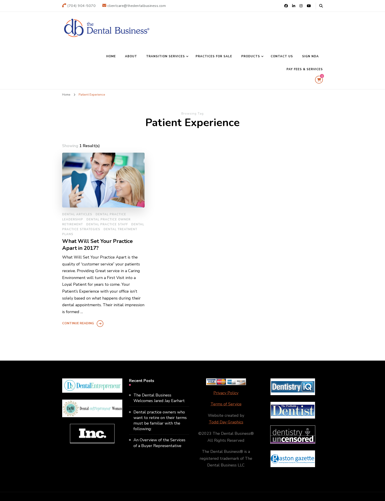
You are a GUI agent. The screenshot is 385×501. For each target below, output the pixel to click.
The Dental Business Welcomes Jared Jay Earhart (159, 397)
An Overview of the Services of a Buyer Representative (159, 442)
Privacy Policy (225, 393)
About (131, 56)
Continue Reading (78, 323)
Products (250, 56)
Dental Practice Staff (107, 224)
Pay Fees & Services (305, 69)
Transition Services (165, 56)
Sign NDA (310, 56)
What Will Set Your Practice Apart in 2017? (97, 245)
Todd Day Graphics (226, 422)
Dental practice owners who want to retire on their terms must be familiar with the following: (160, 420)
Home (111, 56)
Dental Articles (77, 214)
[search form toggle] (321, 6)
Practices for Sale (214, 56)
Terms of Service (226, 404)
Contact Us (282, 56)
